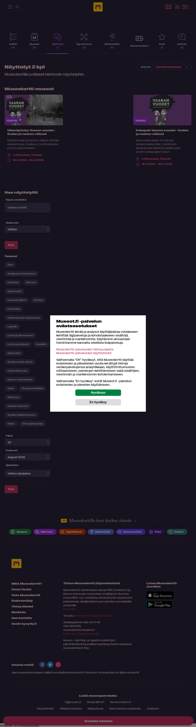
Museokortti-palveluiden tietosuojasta (84, 349)
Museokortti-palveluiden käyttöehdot (84, 353)
